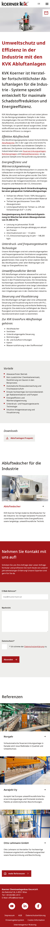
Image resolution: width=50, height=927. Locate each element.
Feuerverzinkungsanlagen (34, 151)
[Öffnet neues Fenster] (12, 906)
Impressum (10, 915)
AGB (20, 915)
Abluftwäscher (8, 143)
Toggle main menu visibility (47, 3)
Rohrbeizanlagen (9, 154)
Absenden (11, 659)
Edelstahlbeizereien (30, 154)
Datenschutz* (8, 641)
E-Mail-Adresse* (9, 591)
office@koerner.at (15, 897)
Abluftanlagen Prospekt (22, 438)
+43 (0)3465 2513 (12, 895)
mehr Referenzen (16, 873)
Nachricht (6, 607)
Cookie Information (36, 920)
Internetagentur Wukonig (25, 924)
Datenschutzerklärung (34, 646)
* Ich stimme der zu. (28, 646)
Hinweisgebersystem (14, 920)
